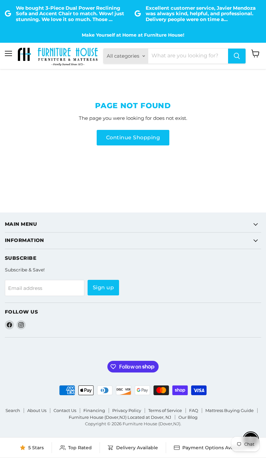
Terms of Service (165, 410)
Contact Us (65, 410)
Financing (94, 410)
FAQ (193, 410)
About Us (36, 410)
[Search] (237, 56)
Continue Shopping (133, 137)
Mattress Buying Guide (229, 410)
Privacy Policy (126, 410)
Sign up (103, 287)
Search (13, 410)
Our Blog (188, 417)
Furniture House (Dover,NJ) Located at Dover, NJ (120, 417)
